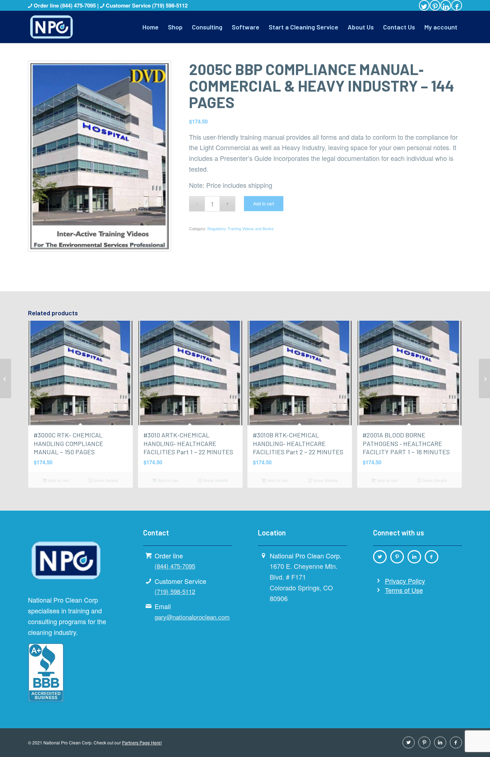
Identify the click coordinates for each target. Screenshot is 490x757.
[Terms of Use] (378, 590)
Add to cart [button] (58, 480)
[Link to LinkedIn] (445, 5)
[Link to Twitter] (424, 5)
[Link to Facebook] (456, 5)
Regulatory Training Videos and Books (240, 228)
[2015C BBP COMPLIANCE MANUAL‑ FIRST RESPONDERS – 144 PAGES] (484, 378)
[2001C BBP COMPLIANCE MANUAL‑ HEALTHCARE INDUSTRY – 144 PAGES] (5, 378)
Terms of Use (404, 590)
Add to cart (263, 203)
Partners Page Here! (142, 742)
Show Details (105, 480)
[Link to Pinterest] (435, 5)
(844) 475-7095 (78, 5)
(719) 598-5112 (170, 5)
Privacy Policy (405, 580)
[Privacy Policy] (378, 580)
